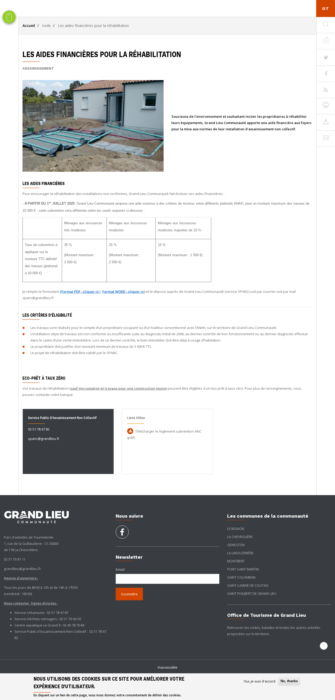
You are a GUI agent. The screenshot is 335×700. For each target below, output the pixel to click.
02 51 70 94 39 (70, 619)
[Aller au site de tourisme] (323, 646)
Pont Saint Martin (243, 569)
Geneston (236, 544)
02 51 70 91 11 (14, 559)
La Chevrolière (240, 536)
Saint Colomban (241, 577)
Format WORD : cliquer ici (123, 291)
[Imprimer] (326, 106)
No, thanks (289, 681)
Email (120, 569)
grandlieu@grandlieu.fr (22, 568)
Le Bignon (235, 528)
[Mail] (326, 139)
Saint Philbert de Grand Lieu (251, 593)
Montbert (236, 561)
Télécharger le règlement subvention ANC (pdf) (164, 434)
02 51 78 (96, 631)
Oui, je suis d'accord (259, 681)
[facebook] (122, 533)
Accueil (29, 25)
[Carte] (326, 41)
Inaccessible (167, 667)
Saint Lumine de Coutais (248, 585)
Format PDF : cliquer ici (80, 291)
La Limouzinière (240, 553)
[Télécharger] (326, 122)
